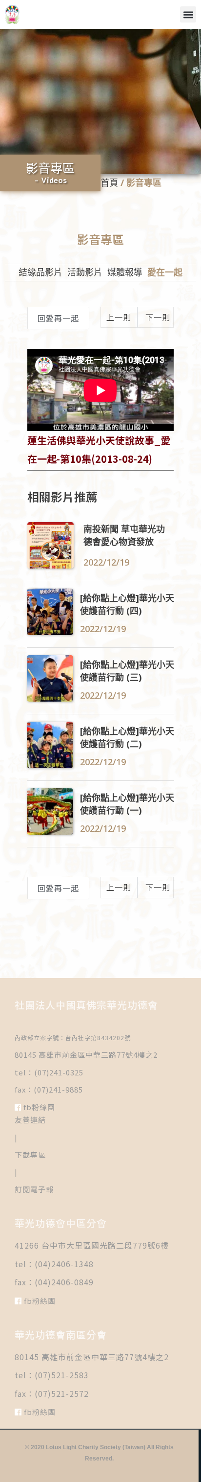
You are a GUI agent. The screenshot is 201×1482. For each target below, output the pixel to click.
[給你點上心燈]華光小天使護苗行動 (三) (127, 670)
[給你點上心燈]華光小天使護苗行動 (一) (127, 803)
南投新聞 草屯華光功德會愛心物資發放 (124, 535)
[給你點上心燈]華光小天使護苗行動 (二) (127, 737)
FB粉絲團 (38, 1107)
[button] (188, 14)
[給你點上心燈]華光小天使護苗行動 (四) (127, 604)
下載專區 (30, 1154)
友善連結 (30, 1120)
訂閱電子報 (34, 1189)
